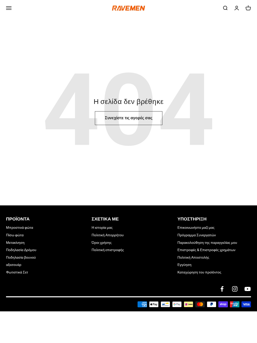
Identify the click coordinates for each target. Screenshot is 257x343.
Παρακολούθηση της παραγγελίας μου (207, 243)
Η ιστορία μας (102, 227)
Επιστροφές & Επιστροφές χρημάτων (206, 250)
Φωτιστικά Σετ (17, 272)
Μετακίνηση (15, 243)
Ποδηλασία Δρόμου (21, 250)
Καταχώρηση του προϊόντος (199, 272)
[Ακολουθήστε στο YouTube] (247, 288)
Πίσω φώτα (15, 235)
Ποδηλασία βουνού (21, 257)
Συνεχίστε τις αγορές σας (128, 118)
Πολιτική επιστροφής (108, 250)
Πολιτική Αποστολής (193, 257)
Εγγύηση (184, 265)
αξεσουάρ (13, 265)
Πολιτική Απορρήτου (108, 235)
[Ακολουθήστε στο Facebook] (222, 288)
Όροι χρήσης (102, 243)
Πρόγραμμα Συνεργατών (196, 235)
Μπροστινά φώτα (19, 227)
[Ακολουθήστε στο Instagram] (234, 288)
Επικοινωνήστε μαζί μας (196, 227)
